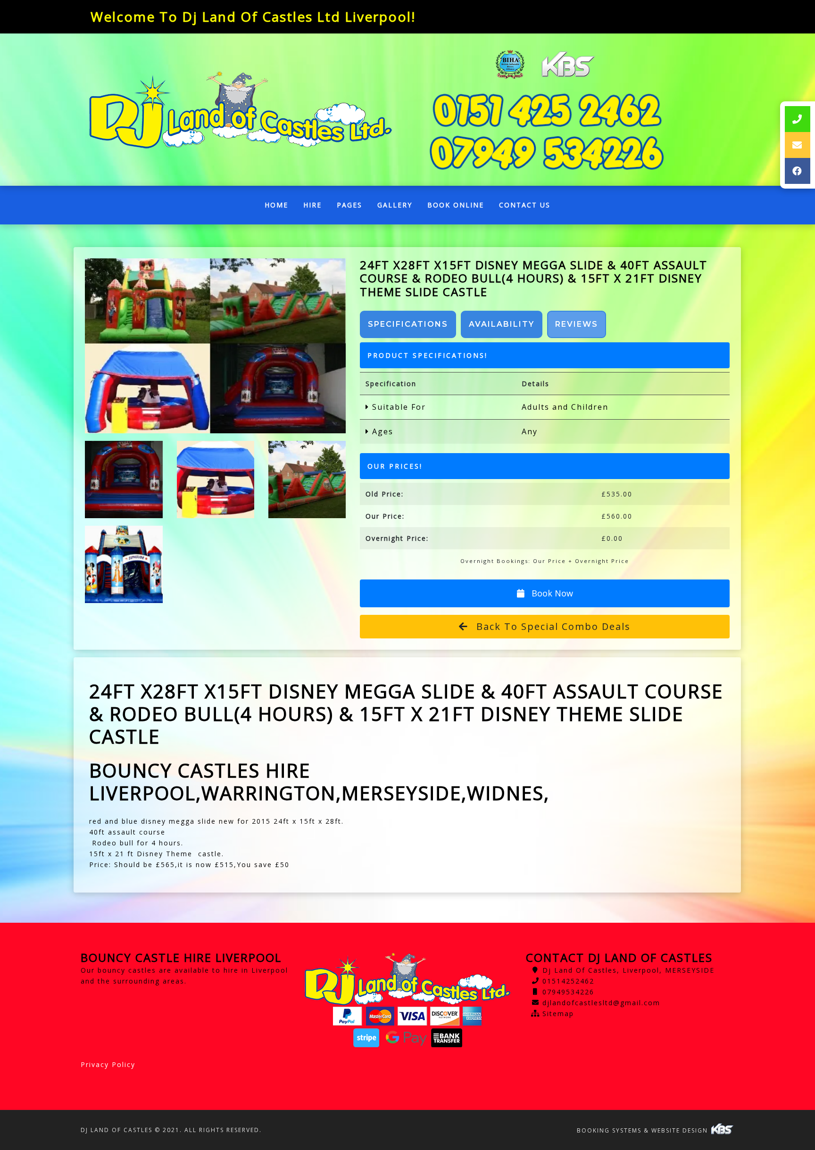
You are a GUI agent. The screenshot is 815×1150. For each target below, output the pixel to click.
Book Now (551, 593)
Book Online (455, 204)
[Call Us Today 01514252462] (546, 110)
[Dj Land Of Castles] (240, 109)
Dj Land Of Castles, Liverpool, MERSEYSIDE (628, 970)
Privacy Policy (108, 1064)
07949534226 (568, 991)
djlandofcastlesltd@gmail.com (601, 1002)
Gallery (394, 204)
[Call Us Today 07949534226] (546, 153)
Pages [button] (349, 204)
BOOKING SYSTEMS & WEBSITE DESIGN (643, 1130)
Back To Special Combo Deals (552, 626)
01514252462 (568, 980)
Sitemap (558, 1013)
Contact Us (524, 204)
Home (280, 207)
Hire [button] (312, 204)
